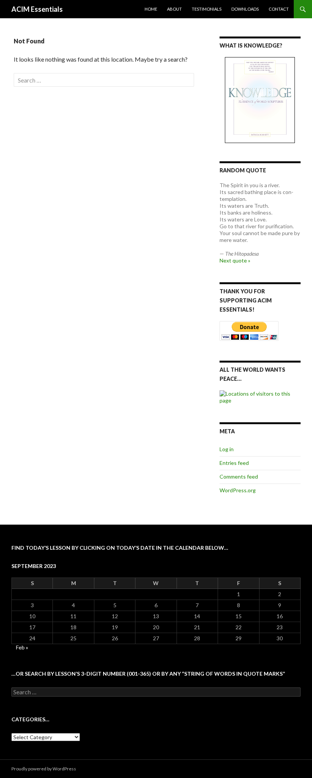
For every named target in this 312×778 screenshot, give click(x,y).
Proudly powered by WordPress (43, 769)
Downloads (245, 8)
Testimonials (206, 8)
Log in (227, 449)
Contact (279, 8)
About (174, 8)
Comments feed (239, 476)
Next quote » (235, 260)
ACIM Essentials (37, 9)
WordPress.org (238, 490)
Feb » (22, 647)
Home (151, 8)
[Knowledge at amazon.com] (260, 100)
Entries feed (234, 463)
